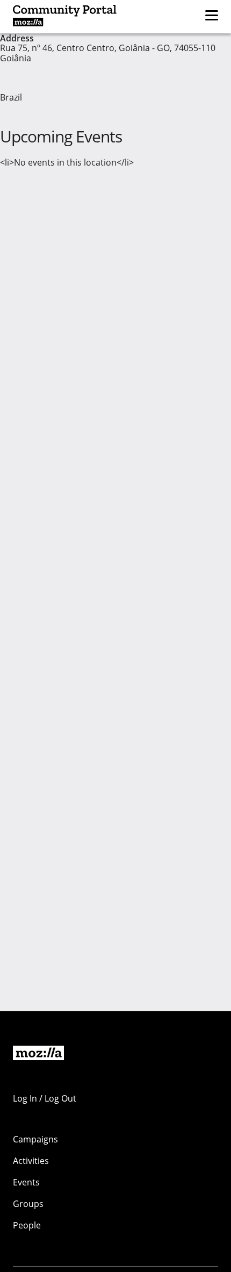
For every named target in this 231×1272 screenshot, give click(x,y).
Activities (31, 1161)
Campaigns (35, 1139)
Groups (28, 1204)
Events (26, 1182)
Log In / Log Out (44, 1098)
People (27, 1225)
